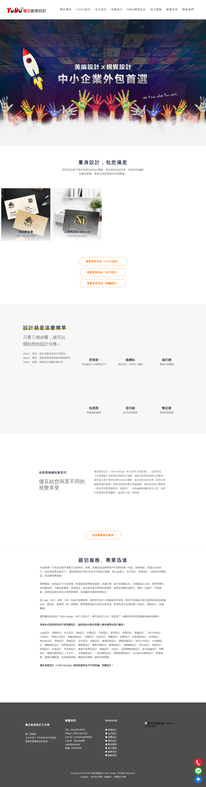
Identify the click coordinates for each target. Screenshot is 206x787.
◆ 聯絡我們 (111, 755)
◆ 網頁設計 (111, 741)
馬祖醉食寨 (25, 231)
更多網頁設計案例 (103, 535)
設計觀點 (156, 9)
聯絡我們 (188, 9)
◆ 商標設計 (111, 730)
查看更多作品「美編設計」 (103, 283)
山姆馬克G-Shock (77, 231)
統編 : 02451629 (73, 748)
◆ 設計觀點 (111, 748)
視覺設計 (117, 9)
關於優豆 (66, 9)
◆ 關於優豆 (111, 744)
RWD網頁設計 (136, 9)
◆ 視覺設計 (111, 737)
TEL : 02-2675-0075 (75, 730)
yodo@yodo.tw (72, 744)
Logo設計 (83, 9)
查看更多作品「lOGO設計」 (103, 261)
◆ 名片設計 (111, 733)
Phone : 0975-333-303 (76, 733)
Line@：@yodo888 (75, 741)
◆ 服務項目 (111, 751)
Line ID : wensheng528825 (78, 737)
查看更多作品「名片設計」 (103, 272)
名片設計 (101, 9)
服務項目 (172, 9)
